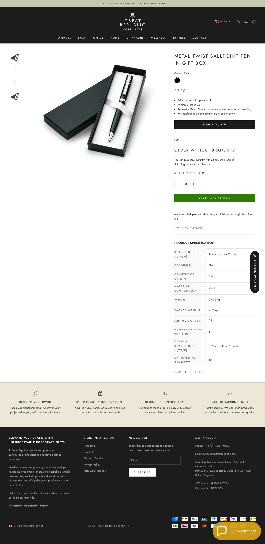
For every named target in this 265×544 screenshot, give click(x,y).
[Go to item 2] (15, 71)
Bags (82, 38)
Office (98, 38)
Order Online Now (214, 197)
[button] (237, 531)
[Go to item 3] (15, 84)
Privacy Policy (92, 465)
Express (179, 38)
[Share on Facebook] (185, 372)
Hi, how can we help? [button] (244, 530)
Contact (200, 38)
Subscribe (142, 472)
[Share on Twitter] (190, 372)
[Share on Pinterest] (195, 372)
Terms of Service (93, 458)
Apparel (64, 38)
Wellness (158, 38)
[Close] (254, 255)
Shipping (89, 446)
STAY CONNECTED (255, 275)
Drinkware (135, 38)
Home (115, 38)
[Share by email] (200, 372)
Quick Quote (214, 124)
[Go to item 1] (15, 58)
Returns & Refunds (95, 471)
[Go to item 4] (15, 97)
